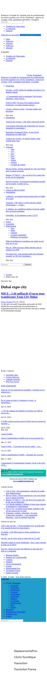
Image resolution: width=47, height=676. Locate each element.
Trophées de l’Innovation (15, 26)
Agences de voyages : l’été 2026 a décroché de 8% (25, 122)
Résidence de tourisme (19, 237)
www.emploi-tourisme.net (12, 474)
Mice (12, 605)
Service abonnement (13, 564)
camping (14, 233)
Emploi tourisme (12, 573)
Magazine (9, 610)
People (13, 607)
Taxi (12, 154)
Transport (9, 147)
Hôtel (13, 230)
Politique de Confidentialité (16, 557)
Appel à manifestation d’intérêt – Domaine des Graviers (22, 455)
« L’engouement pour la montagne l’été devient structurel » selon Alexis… (24, 97)
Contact (9, 616)
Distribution (10, 118)
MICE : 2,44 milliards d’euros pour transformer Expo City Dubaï (23, 295)
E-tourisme (10, 224)
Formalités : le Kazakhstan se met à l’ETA (22, 215)
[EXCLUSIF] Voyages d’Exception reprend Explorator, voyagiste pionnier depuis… (22, 104)
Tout (12, 149)
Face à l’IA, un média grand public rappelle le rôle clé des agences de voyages (25, 510)
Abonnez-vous (11, 614)
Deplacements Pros (13, 568)
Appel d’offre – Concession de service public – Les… (21, 446)
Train (13, 158)
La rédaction (10, 29)
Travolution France (13, 571)
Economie (14, 585)
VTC (13, 151)
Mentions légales (12, 555)
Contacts (9, 560)
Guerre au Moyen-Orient (15, 190)
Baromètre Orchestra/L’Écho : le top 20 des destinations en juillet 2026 (22, 133)
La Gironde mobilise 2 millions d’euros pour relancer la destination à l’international (26, 505)
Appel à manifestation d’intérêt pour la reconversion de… (23, 438)
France (8, 222)
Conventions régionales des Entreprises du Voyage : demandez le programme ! (25, 127)
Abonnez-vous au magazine (30, 35)
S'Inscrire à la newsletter (10, 35)
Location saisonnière (18, 235)
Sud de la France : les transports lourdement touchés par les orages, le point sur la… (25, 182)
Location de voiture (18, 165)
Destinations (10, 192)
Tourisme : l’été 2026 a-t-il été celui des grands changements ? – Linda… (23, 204)
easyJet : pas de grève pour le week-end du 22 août (20, 538)
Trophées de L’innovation (15, 612)
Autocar (14, 162)
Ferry (13, 156)
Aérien (13, 160)
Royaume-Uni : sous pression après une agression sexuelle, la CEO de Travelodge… (25, 255)
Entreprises (15, 596)
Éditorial (14, 599)
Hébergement (11, 226)
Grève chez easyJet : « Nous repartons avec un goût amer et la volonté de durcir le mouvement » (22, 527)
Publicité (9, 31)
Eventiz (9, 566)
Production (10, 86)
